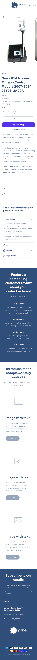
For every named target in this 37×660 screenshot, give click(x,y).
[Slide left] (14, 68)
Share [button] (6, 194)
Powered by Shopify (25, 654)
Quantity (4, 107)
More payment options (18, 129)
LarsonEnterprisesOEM (16, 654)
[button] (2, 5)
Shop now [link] (12, 438)
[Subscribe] (30, 593)
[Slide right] (23, 68)
